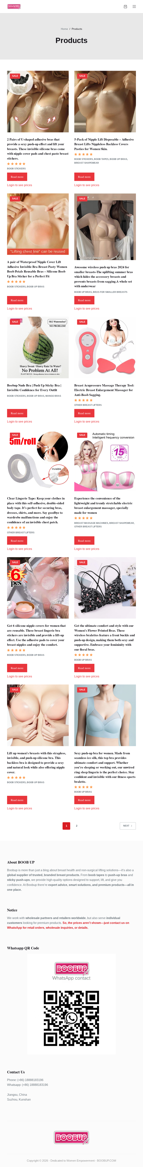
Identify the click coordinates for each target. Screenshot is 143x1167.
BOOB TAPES (101, 159)
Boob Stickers (16, 168)
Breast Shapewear (86, 163)
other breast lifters (88, 405)
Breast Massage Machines (91, 523)
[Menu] (134, 6)
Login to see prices (19, 185)
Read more (17, 177)
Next (126, 825)
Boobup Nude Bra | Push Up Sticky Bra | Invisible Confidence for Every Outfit (34, 387)
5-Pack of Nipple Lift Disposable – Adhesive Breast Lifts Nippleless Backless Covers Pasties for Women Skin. (104, 144)
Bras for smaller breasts (110, 292)
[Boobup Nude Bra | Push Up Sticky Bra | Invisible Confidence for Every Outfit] (38, 347)
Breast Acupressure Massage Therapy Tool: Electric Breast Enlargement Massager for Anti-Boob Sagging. (104, 390)
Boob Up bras (118, 159)
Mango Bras (53, 396)
